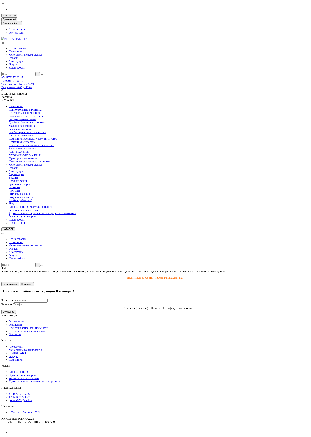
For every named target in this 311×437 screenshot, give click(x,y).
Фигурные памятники (22, 119)
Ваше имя (7, 300)
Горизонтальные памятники (26, 116)
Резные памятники (20, 128)
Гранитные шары (19, 184)
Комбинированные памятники (27, 132)
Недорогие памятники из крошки (29, 161)
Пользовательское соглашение (27, 331)
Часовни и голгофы (21, 135)
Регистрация (16, 32)
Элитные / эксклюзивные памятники (31, 145)
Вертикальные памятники (25, 112)
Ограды (13, 57)
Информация (9, 315)
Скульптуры (16, 174)
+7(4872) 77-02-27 (12, 77)
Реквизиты (15, 324)
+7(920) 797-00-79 (12, 80)
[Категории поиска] (2, 43)
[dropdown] (2, 3)
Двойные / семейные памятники (28, 122)
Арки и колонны (19, 151)
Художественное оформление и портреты (34, 381)
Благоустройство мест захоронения (30, 206)
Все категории (17, 48)
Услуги (13, 64)
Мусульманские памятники (25, 154)
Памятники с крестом (22, 141)
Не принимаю (10, 284)
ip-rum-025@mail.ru (20, 400)
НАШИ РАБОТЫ (19, 353)
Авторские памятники (22, 148)
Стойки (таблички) (20, 200)
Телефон (6, 304)
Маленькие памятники (23, 125)
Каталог (6, 340)
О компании (16, 321)
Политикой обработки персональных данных (155, 277)
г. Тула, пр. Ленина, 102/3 (24, 412)
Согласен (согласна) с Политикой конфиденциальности (158, 308)
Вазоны (13, 177)
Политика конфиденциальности (28, 327)
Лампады (14, 190)
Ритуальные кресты (21, 197)
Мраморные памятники (23, 158)
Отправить (8, 311)
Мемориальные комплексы (25, 54)
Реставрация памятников (24, 209)
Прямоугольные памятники (25, 109)
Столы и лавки (18, 180)
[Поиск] (41, 74)
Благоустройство (19, 371)
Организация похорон (22, 216)
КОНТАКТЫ (17, 222)
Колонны (14, 187)
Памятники (16, 51)
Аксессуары (16, 61)
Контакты (15, 334)
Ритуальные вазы (19, 193)
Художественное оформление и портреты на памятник (42, 213)
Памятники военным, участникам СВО (33, 138)
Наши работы (17, 67)
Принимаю (26, 284)
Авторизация (17, 29)
